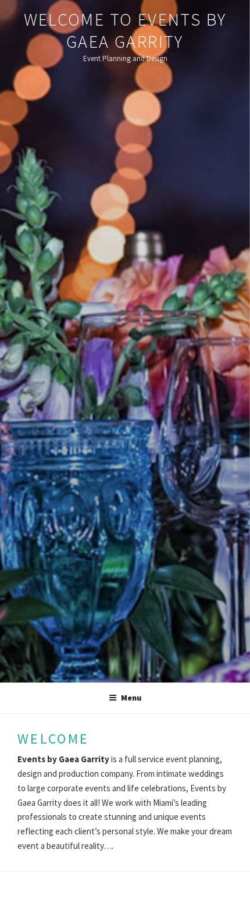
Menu (131, 697)
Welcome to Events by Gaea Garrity (125, 30)
